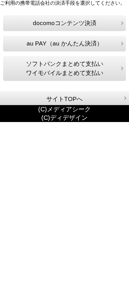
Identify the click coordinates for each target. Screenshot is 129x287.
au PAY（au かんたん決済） (65, 43)
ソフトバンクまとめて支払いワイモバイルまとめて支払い (64, 69)
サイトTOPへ (64, 99)
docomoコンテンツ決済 (64, 23)
